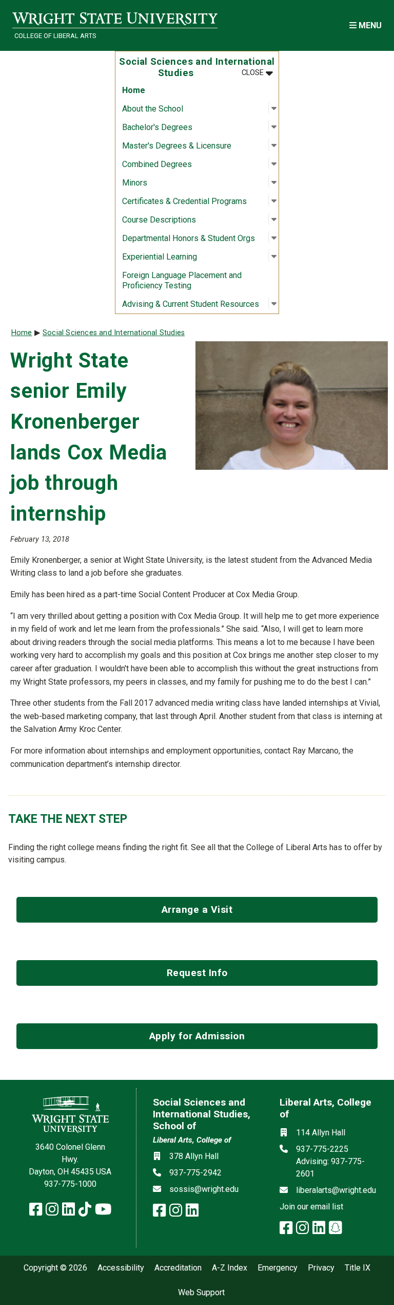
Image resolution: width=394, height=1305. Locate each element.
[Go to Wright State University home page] (115, 19)
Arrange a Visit (197, 909)
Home (133, 90)
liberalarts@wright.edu (336, 1190)
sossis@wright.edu (204, 1189)
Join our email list (311, 1206)
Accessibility (120, 1268)
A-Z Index (229, 1268)
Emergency (278, 1268)
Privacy (321, 1268)
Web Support (201, 1293)
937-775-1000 (70, 1184)
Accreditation (178, 1268)
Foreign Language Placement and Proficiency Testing (182, 280)
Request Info (197, 973)
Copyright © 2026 (55, 1268)
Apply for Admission (197, 1036)
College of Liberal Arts (55, 36)
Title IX (357, 1268)
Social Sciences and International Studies (114, 332)
